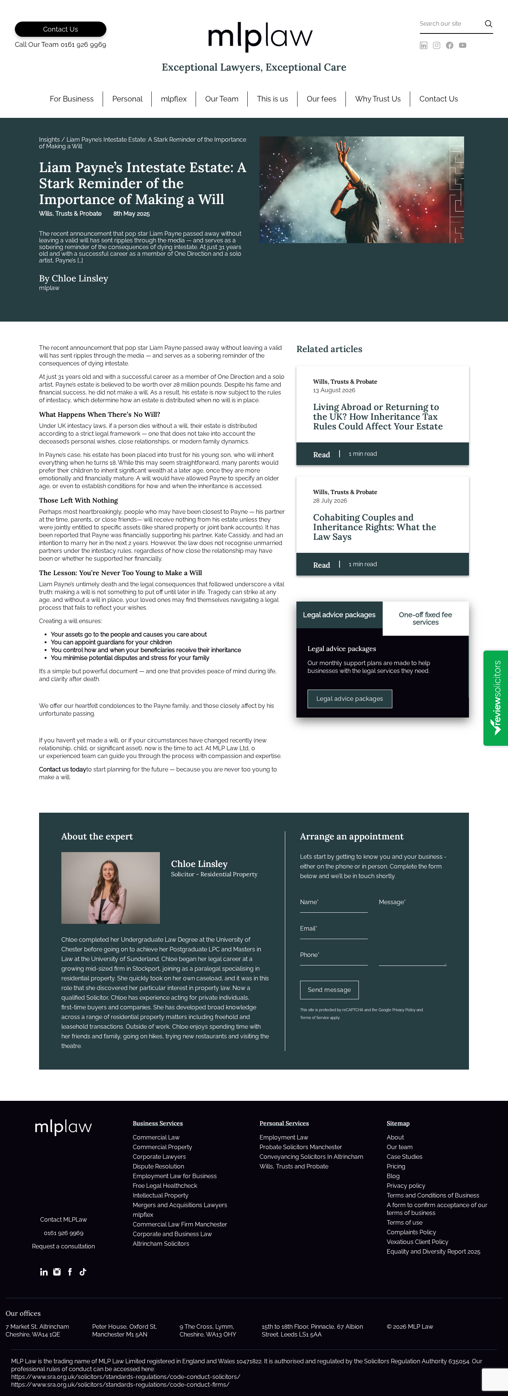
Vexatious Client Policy (417, 1241)
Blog (393, 1176)
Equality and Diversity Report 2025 (433, 1251)
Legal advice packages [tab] (339, 615)
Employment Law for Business (175, 1176)
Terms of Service (314, 1018)
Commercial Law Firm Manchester (180, 1224)
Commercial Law (156, 1137)
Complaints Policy (411, 1232)
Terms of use (404, 1222)
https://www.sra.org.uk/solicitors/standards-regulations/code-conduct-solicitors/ (126, 1376)
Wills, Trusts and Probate (294, 1166)
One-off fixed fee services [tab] (425, 618)
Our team (400, 1147)
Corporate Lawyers (159, 1156)
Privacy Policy (403, 1010)
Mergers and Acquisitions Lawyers (180, 1205)
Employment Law (284, 1137)
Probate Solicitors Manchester (301, 1147)
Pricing (396, 1166)
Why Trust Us (378, 98)
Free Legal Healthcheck (165, 1185)
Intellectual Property (161, 1195)
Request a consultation (63, 1246)
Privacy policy (406, 1185)
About (395, 1137)
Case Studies (404, 1156)
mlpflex (174, 98)
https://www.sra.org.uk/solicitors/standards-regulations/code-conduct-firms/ (120, 1384)
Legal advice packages (349, 698)
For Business (72, 98)
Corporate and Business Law (172, 1234)
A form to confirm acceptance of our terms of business (437, 1209)
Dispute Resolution (158, 1166)
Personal (127, 98)
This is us (272, 98)
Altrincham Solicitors (161, 1243)
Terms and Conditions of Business (433, 1195)
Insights (49, 139)
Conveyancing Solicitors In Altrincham (311, 1156)
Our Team (221, 98)
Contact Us (438, 98)
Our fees (322, 98)
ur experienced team (67, 756)
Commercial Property (162, 1147)
